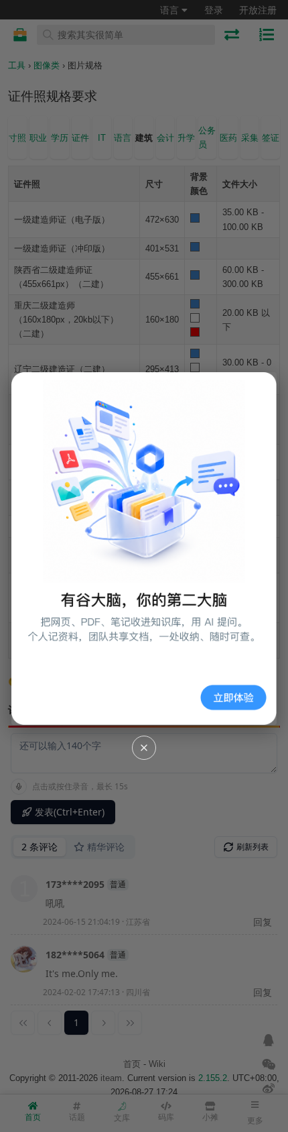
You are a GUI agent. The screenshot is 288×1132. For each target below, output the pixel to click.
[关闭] (144, 748)
